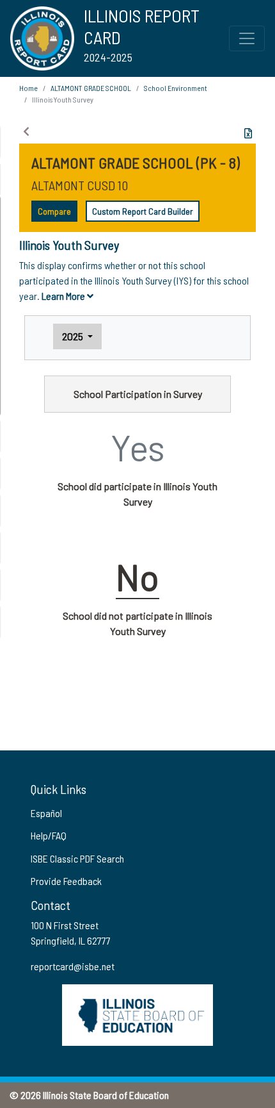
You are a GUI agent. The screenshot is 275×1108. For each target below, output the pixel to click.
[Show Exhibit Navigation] (26, 131)
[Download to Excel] (248, 133)
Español (46, 813)
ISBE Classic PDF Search (77, 858)
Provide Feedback (66, 881)
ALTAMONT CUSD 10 (79, 185)
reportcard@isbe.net (72, 966)
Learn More (64, 296)
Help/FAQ (49, 835)
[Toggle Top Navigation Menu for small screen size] (247, 38)
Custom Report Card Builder (142, 211)
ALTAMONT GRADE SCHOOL (91, 87)
